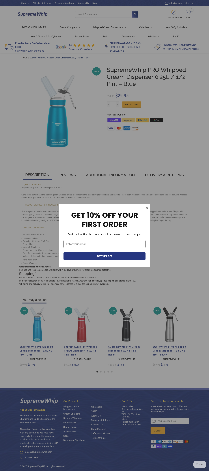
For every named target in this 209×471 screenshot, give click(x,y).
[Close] (146, 208)
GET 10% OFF (104, 256)
